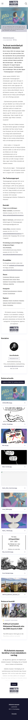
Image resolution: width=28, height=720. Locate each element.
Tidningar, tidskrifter (8, 284)
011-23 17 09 (14, 368)
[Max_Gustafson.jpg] (14, 542)
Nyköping (21, 300)
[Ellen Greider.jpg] (14, 457)
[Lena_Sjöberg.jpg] (14, 500)
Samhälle (5, 282)
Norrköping (10, 305)
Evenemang (6, 277)
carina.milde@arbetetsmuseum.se (12, 233)
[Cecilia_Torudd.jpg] (14, 414)
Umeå (9, 303)
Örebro (5, 305)
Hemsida (14, 713)
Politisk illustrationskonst (10, 291)
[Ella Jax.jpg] (14, 436)
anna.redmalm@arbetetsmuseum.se (13, 254)
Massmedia (6, 279)
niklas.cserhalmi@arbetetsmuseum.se (13, 215)
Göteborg (18, 303)
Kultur (14, 279)
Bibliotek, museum (15, 277)
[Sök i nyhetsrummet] (26, 3)
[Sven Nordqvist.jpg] (14, 564)
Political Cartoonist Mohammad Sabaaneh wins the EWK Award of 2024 (13, 626)
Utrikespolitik (20, 282)
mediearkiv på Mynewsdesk (16, 265)
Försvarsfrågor (12, 282)
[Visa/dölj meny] (2, 3)
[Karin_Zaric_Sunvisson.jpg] (14, 478)
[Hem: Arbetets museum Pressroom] (13, 3)
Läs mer (14, 684)
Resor (18, 279)
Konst (11, 279)
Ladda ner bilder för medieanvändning (13, 382)
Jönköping (5, 300)
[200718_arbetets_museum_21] (14, 585)
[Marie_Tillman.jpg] (14, 521)
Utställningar (11, 293)
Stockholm (16, 300)
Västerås (13, 303)
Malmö (10, 300)
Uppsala (5, 303)
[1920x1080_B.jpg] (14, 393)
